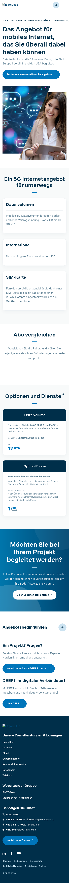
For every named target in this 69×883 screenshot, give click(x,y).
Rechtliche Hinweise (12, 866)
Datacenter (9, 770)
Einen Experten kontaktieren (33, 595)
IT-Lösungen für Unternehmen (25, 20)
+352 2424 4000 (15, 819)
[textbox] (34, 447)
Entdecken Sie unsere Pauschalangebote (29, 74)
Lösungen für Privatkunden (17, 798)
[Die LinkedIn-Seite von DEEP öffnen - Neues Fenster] (4, 853)
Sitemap (7, 861)
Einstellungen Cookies (35, 866)
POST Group (9, 792)
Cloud (6, 753)
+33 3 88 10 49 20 (16, 824)
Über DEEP (13, 703)
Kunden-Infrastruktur (14, 764)
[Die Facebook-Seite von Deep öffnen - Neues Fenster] (11, 853)
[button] (56, 5)
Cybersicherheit (11, 758)
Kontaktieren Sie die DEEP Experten (27, 668)
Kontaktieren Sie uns (18, 840)
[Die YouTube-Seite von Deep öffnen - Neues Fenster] (19, 853)
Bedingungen (20, 861)
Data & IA (8, 747)
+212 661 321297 (15, 829)
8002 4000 (12, 814)
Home (5, 20)
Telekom (7, 775)
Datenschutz (36, 861)
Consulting (8, 742)
